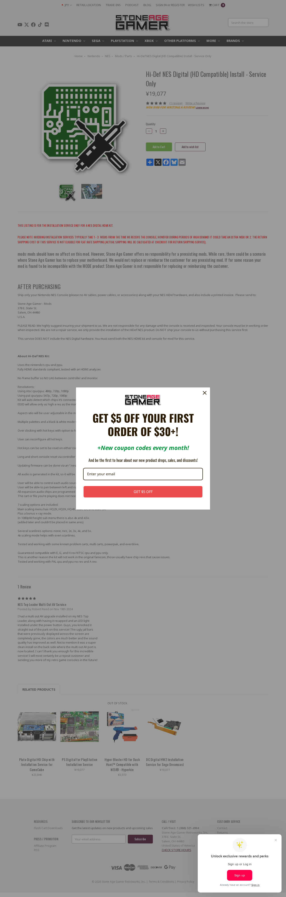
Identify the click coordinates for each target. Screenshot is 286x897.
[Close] (204, 392)
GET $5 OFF (143, 491)
